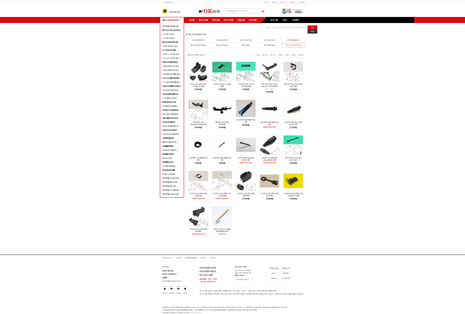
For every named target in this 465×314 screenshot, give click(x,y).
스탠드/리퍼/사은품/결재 (170, 134)
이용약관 (178, 258)
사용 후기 (274, 278)
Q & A (274, 273)
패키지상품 (228, 20)
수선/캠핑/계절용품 (168, 166)
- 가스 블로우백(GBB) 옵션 (171, 82)
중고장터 (286, 273)
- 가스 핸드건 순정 (168, 38)
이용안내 (203, 258)
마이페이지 (301, 2)
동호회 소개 (286, 268)
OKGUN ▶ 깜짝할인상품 (170, 26)
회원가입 (274, 2)
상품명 (280, 55)
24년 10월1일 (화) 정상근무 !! (172, 281)
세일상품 (241, 20)
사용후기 (296, 20)
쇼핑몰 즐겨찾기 (167, 2)
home (268, 27)
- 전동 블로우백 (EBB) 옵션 (171, 74)
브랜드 (287, 55)
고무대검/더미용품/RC (169, 106)
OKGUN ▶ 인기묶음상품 (170, 190)
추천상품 (216, 20)
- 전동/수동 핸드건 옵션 (170, 46)
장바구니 (283, 2)
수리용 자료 (286, 278)
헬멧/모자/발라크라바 (169, 142)
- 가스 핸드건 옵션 (168, 34)
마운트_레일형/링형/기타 (170, 126)
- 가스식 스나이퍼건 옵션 (170, 58)
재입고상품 (203, 20)
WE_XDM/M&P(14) (293, 40)
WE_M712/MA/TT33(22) (293, 45)
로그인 (267, 2)
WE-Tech (287, 27)
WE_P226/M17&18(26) (198, 45)
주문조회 (292, 2)
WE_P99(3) (246, 45)
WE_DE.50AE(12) (222, 45)
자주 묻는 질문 (273, 268)
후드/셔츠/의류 (167, 158)
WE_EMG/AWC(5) (198, 40)
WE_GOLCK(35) (269, 40)
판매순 (293, 55)
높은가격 (273, 55)
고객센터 (213, 258)
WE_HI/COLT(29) (246, 40)
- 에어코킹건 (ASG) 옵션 (170, 90)
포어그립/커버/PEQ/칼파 (170, 114)
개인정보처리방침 (191, 258)
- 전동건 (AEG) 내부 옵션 (170, 70)
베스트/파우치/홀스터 (169, 150)
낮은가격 (265, 55)
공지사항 (274, 20)
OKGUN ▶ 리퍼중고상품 (170, 194)
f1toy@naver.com (187, 310)
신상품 (192, 20)
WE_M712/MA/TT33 (298, 27)
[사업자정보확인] (220, 310)
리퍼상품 (253, 20)
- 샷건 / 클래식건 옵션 (169, 98)
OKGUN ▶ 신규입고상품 (170, 178)
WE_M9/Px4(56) (222, 40)
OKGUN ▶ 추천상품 (168, 186)
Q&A (285, 20)
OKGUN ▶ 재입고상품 (169, 182)
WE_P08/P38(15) (269, 45)
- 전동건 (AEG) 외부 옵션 (170, 66)
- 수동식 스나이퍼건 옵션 (170, 54)
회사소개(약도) (167, 258)
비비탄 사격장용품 (168, 174)
